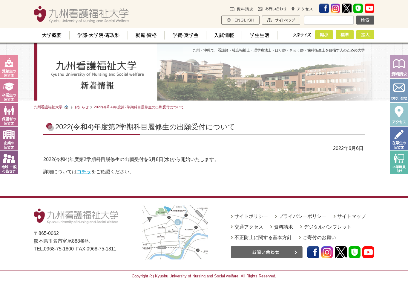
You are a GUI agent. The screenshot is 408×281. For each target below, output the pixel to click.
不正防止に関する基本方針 (263, 237)
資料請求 (283, 227)
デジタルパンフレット (328, 227)
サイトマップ (351, 216)
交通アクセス (248, 227)
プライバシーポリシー (302, 216)
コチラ (84, 171)
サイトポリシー (251, 216)
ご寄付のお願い (319, 237)
